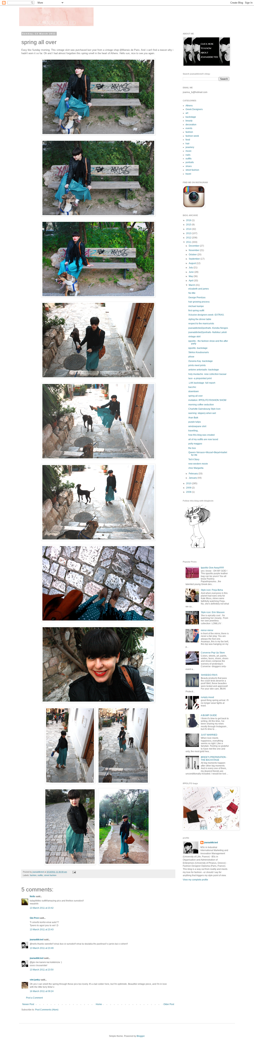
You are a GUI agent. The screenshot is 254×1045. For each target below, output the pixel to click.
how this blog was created (201, 435)
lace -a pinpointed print (200, 378)
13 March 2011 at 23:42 (42, 908)
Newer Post (28, 1004)
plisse (191, 356)
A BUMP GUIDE (209, 715)
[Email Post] (74, 872)
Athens (189, 105)
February (193, 473)
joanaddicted (38, 872)
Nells (32, 896)
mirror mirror (207, 630)
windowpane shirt (197, 426)
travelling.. (193, 430)
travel (188, 174)
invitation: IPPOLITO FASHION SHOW (207, 400)
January (193, 478)
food (188, 139)
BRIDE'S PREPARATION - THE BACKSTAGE (214, 758)
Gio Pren (34, 918)
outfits (40, 875)
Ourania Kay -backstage (200, 361)
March (192, 285)
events (189, 128)
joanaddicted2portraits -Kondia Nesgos (208, 328)
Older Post (168, 1004)
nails (188, 155)
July (191, 267)
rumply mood (207, 697)
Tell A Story (193, 459)
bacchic (192, 387)
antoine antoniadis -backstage (203, 369)
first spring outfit (196, 310)
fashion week (192, 136)
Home (99, 1004)
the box (192, 448)
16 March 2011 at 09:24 (42, 991)
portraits (190, 162)
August (192, 263)
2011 (189, 242)
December (194, 246)
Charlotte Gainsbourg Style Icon (204, 409)
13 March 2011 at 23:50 (42, 969)
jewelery (190, 147)
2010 (189, 483)
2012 (189, 237)
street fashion (50, 875)
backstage (191, 117)
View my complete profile (195, 879)
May (191, 276)
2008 (189, 492)
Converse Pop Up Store (213, 652)
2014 (189, 229)
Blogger (140, 1036)
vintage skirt (194, 336)
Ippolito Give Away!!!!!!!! (212, 567)
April (191, 280)
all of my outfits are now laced (203, 439)
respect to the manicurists (201, 323)
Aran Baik (193, 417)
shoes (189, 166)
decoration (191, 124)
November (194, 250)
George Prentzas (196, 297)
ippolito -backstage (198, 348)
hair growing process (199, 301)
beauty (189, 120)
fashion (33, 875)
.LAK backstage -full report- (202, 383)
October (193, 254)
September (194, 259)
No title (191, 293)
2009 (189, 487)
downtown (193, 391)
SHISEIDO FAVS (209, 675)
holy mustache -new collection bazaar (207, 374)
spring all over (195, 396)
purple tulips (194, 422)
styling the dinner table (199, 319)
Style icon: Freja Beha (212, 590)
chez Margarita (195, 468)
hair (187, 143)
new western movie (198, 463)
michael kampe (196, 306)
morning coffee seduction (201, 404)
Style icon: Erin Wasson (213, 612)
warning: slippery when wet (202, 413)
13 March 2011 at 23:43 (42, 929)
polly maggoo (195, 443)
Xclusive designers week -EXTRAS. (206, 315)
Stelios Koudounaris (198, 352)
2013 (189, 233)
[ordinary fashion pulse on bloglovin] (198, 547)
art (187, 113)
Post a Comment (34, 997)
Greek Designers (194, 109)
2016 (189, 220)
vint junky (35, 979)
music (189, 151)
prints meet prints (197, 365)
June (191, 272)
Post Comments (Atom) (46, 1009)
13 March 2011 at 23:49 (42, 948)
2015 (189, 224)
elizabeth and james (198, 288)
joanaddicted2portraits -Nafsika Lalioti (207, 332)
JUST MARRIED (209, 735)
